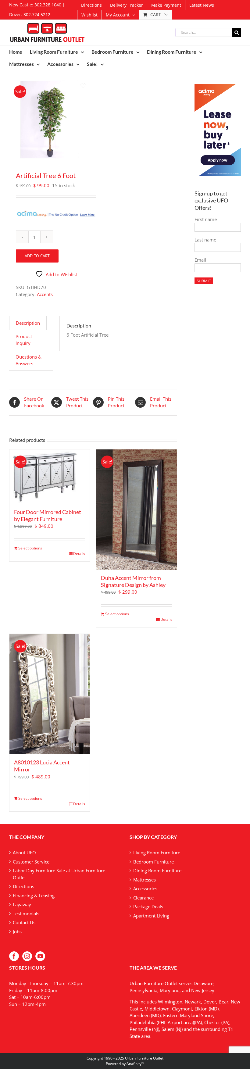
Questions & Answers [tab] (28, 360)
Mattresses (144, 880)
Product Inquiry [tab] (24, 339)
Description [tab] (28, 323)
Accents (45, 294)
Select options (30, 548)
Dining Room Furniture (157, 870)
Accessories (145, 888)
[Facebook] (14, 956)
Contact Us (24, 922)
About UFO (24, 852)
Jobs (17, 931)
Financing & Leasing (34, 895)
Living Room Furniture (156, 852)
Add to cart (37, 256)
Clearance (143, 898)
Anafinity (134, 1063)
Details (79, 553)
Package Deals (148, 906)
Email (200, 260)
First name (206, 219)
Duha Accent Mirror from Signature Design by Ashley (133, 581)
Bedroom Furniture (153, 862)
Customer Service (31, 862)
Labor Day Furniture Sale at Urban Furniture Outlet (59, 874)
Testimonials (26, 913)
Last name (205, 240)
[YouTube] (40, 956)
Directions (23, 886)
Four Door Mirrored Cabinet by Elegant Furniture (47, 515)
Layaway (22, 904)
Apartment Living (151, 916)
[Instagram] (27, 956)
